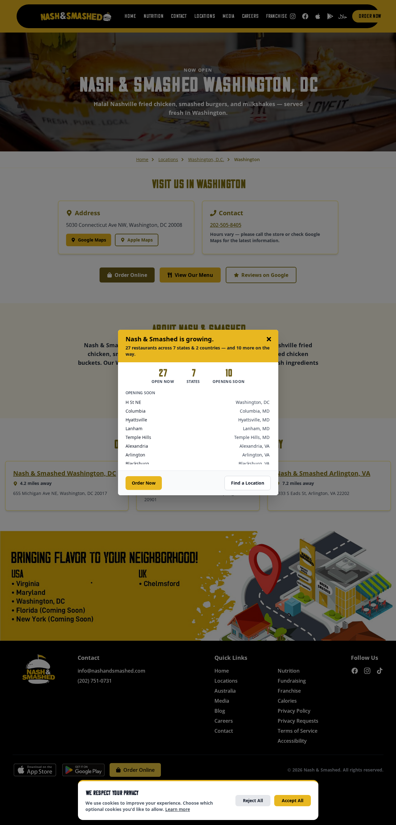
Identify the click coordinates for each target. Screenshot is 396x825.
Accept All (292, 800)
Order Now (144, 483)
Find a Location (247, 483)
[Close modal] (269, 339)
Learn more (177, 809)
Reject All (253, 800)
